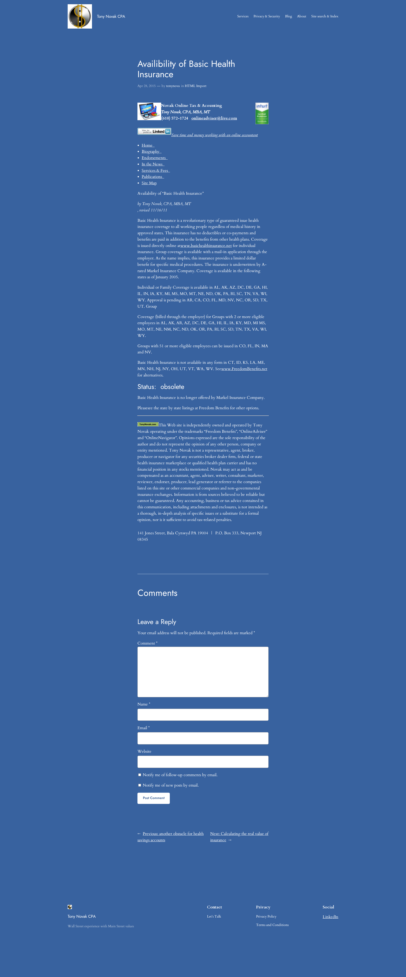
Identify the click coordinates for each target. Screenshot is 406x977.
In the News (153, 164)
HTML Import (195, 86)
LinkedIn (330, 917)
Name (143, 704)
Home (148, 145)
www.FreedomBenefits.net (244, 369)
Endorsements (155, 158)
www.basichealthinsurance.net (206, 245)
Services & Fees (156, 170)
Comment (147, 643)
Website (144, 751)
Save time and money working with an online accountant (214, 135)
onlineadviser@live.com (214, 118)
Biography (152, 151)
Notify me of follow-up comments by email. (180, 775)
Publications (153, 176)
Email (143, 728)
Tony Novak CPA (111, 16)
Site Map (149, 183)
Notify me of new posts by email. (171, 785)
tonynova (173, 86)
